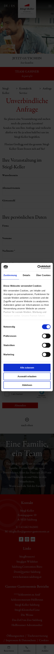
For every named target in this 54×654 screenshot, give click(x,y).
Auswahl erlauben (27, 376)
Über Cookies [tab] (43, 275)
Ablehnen (27, 385)
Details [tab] (26, 275)
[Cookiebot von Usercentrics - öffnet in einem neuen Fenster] (38, 267)
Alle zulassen (27, 367)
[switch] (46, 336)
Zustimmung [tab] (10, 275)
